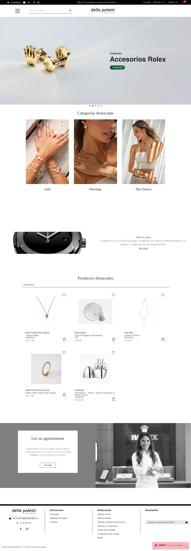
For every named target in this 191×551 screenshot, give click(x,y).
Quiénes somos (104, 514)
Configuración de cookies (108, 534)
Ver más (143, 248)
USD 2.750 (29, 340)
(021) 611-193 (25, 523)
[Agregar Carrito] (64, 339)
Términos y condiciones (107, 526)
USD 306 (78, 340)
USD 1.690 (29, 396)
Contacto (53, 522)
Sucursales (54, 514)
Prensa (100, 538)
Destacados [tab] (29, 285)
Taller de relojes (104, 518)
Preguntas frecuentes (58, 518)
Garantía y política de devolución (111, 522)
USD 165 (127, 340)
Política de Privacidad (106, 530)
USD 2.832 (79, 400)
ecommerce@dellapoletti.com (26, 518)
